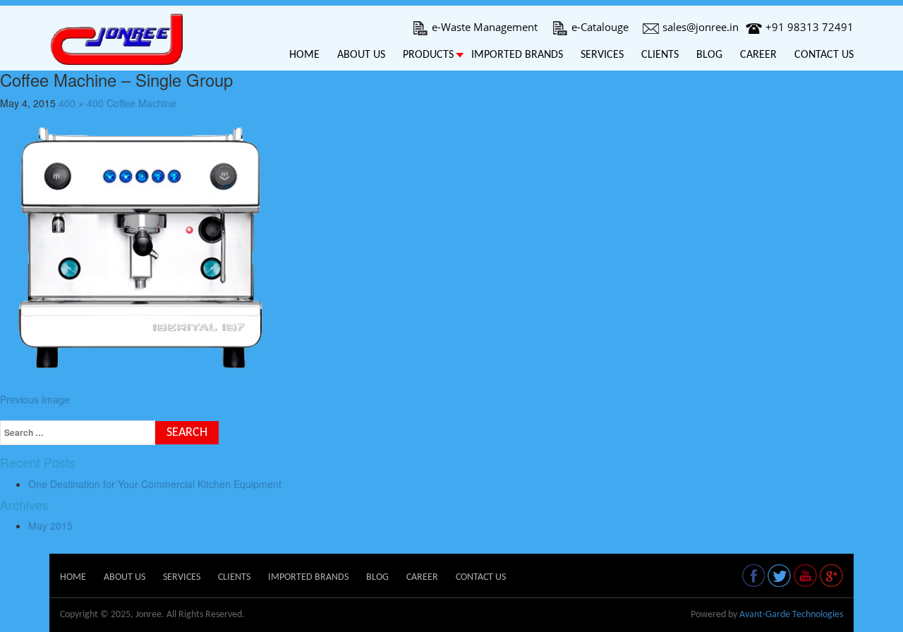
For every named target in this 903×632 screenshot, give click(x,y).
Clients (660, 55)
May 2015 (50, 525)
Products (428, 55)
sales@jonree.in (700, 27)
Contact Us (824, 55)
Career (758, 55)
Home (304, 55)
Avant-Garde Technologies (791, 614)
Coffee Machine (141, 103)
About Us (361, 55)
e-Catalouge (600, 27)
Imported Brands (517, 55)
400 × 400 (81, 103)
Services (602, 55)
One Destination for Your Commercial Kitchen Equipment (154, 484)
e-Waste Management (485, 27)
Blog (709, 55)
